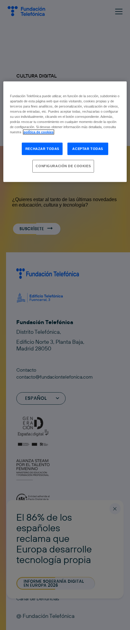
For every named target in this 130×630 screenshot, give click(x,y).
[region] (65, 131)
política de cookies (39, 132)
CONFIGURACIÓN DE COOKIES (63, 166)
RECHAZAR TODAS (42, 148)
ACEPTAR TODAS (87, 148)
